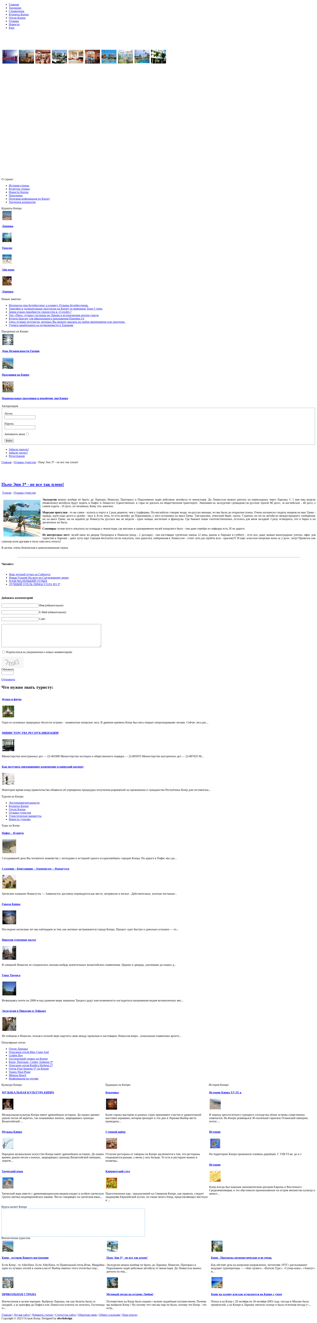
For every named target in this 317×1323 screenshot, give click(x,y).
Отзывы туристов (25, 462)
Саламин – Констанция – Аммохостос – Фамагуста (35, 868)
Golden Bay (16, 1055)
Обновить (7, 669)
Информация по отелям (23, 1078)
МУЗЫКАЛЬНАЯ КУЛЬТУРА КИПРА (28, 1092)
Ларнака (7, 226)
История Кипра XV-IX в (225, 1092)
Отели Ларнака (18, 1048)
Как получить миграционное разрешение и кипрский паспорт (43, 766)
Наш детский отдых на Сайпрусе (29, 574)
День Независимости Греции (20, 351)
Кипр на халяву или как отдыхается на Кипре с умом (246, 1294)
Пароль (9, 423)
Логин (8, 413)
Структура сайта (65, 1314)
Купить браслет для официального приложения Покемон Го (46, 318)
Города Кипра (11, 904)
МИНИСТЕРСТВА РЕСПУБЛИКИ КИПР (30, 732)
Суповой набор (115, 1131)
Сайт (42, 619)
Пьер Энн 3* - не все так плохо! (32, 484)
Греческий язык (12, 1171)
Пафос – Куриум (13, 833)
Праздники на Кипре (15, 374)
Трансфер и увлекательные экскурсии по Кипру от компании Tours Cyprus (55, 308)
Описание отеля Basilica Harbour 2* (31, 1065)
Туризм (6, 492)
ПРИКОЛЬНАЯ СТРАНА (19, 1294)
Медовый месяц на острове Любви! (129, 1294)
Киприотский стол (117, 1171)
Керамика (112, 1092)
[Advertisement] (158, 40)
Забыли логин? (18, 452)
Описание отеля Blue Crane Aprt (29, 1052)
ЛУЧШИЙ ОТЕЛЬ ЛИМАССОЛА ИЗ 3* (34, 584)
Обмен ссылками (109, 1314)
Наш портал (129, 1314)
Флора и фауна (11, 699)
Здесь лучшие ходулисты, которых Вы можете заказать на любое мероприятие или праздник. (67, 321)
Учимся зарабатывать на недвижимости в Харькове (41, 325)
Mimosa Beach (17, 1075)
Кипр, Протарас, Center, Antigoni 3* (31, 1062)
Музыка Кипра (12, 1131)
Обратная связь (87, 1314)
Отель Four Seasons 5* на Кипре (29, 1068)
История (215, 1131)
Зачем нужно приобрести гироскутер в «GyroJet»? (40, 311)
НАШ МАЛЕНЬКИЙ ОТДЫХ (28, 580)
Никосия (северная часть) (19, 939)
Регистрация (17, 456)
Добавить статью (42, 1314)
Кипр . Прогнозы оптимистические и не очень (241, 1257)
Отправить (8, 679)
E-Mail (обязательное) (52, 612)
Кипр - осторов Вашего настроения (25, 1257)
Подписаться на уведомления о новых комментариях (39, 652)
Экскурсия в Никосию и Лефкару (24, 1010)
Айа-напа (8, 269)
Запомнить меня (14, 434)
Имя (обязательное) (51, 605)
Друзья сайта (22, 1314)
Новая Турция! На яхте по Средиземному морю (39, 577)
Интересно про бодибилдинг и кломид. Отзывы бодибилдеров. (48, 305)
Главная (6, 462)
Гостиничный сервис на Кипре (28, 1058)
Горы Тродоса (11, 975)
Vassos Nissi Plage (19, 1071)
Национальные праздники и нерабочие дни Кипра (35, 398)
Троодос (7, 248)
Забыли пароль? (19, 449)
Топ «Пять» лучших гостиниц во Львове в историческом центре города (54, 315)
